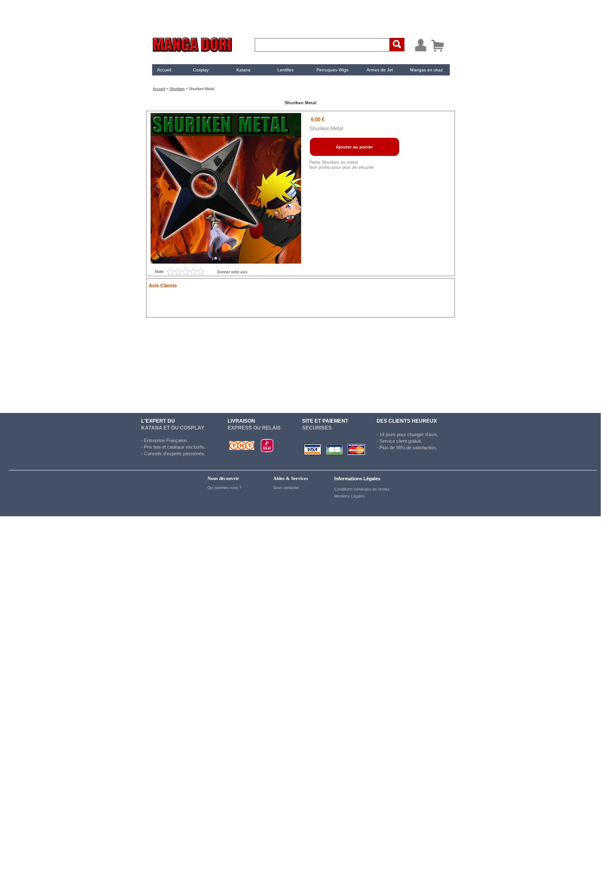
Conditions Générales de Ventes (361, 489)
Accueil (164, 69)
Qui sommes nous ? (224, 488)
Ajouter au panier (354, 146)
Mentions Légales (349, 496)
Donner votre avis (232, 272)
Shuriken (177, 89)
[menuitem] (164, 69)
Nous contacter (286, 488)
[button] (294, 188)
